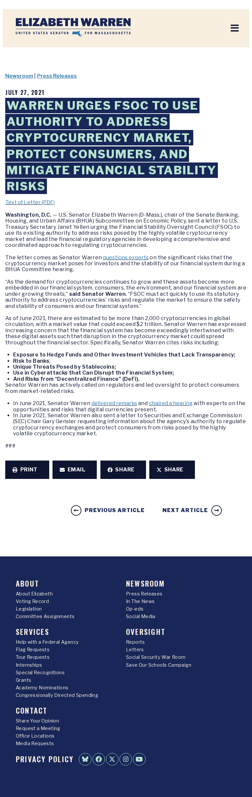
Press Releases (57, 76)
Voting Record (32, 601)
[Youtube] (139, 759)
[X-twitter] (112, 759)
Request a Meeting (38, 728)
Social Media (141, 616)
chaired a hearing (171, 403)
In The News (140, 601)
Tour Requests (33, 657)
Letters (135, 650)
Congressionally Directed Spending (57, 695)
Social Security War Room (156, 657)
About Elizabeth (34, 594)
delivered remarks (114, 403)
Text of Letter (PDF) (30, 202)
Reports (135, 642)
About (27, 583)
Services (32, 631)
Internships (29, 665)
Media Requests (35, 743)
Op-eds (134, 609)
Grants (23, 680)
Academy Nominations (42, 688)
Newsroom (19, 76)
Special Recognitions (40, 673)
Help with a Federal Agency (47, 642)
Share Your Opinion (37, 721)
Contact (32, 710)
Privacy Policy (45, 758)
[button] (27, 470)
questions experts (126, 257)
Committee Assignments (45, 616)
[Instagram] (125, 759)
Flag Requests (33, 650)
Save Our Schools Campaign (158, 665)
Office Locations (35, 736)
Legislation (29, 609)
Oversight (145, 631)
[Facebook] (99, 759)
